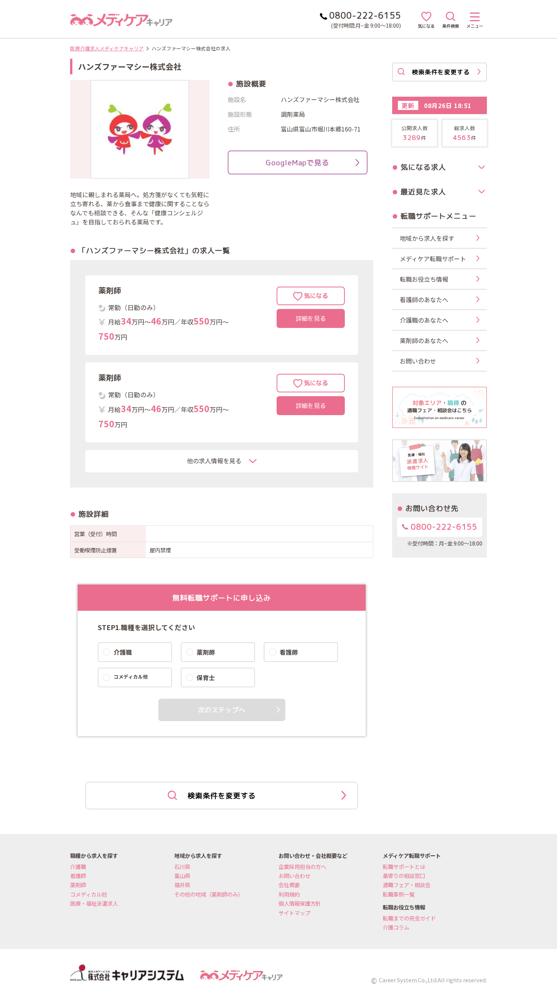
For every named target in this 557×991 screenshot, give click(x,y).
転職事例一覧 (399, 894)
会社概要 (289, 885)
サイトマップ (294, 913)
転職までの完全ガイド (409, 918)
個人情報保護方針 (299, 903)
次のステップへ (222, 710)
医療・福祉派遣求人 (94, 903)
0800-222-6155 (442, 526)
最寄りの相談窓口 (404, 876)
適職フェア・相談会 (406, 885)
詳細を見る (311, 318)
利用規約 (289, 894)
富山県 (182, 876)
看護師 (78, 876)
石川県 (182, 866)
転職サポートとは (404, 866)
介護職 (78, 866)
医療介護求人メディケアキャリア (107, 48)
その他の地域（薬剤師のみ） (208, 894)
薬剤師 (78, 885)
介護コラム (396, 927)
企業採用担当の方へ (302, 866)
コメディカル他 (88, 894)
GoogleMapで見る (297, 162)
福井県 (182, 885)
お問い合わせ (294, 876)
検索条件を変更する (222, 795)
